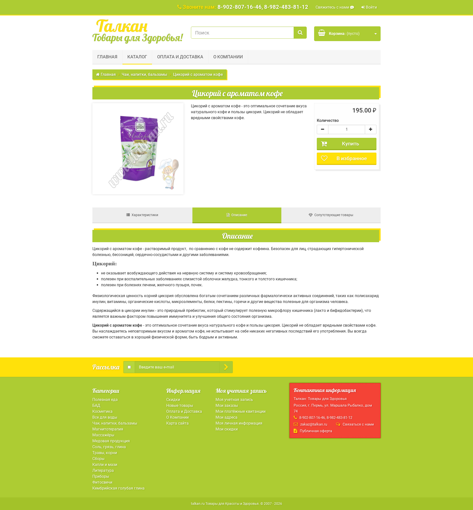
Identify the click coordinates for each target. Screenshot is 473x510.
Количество (328, 120)
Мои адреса (226, 417)
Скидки (173, 399)
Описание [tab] (238, 215)
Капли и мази (104, 464)
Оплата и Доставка (180, 56)
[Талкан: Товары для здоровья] (138, 31)
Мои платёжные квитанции (241, 411)
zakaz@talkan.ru (313, 424)
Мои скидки (227, 429)
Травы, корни (104, 452)
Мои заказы (227, 405)
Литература (103, 470)
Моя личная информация (239, 423)
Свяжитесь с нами (333, 7)
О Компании (228, 56)
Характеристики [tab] (144, 215)
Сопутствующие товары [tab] (333, 215)
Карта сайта (177, 423)
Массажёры (103, 435)
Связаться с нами (358, 424)
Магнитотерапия (107, 429)
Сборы (98, 458)
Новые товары (179, 405)
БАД (96, 405)
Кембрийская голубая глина (118, 488)
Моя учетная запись (234, 399)
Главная (107, 56)
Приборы (100, 476)
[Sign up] (226, 367)
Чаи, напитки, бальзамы (114, 423)
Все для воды (104, 417)
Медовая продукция (111, 441)
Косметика (102, 411)
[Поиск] (300, 33)
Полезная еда (105, 399)
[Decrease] (322, 129)
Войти (371, 7)
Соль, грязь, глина (109, 447)
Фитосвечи (102, 482)
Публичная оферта (316, 431)
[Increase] (370, 129)
